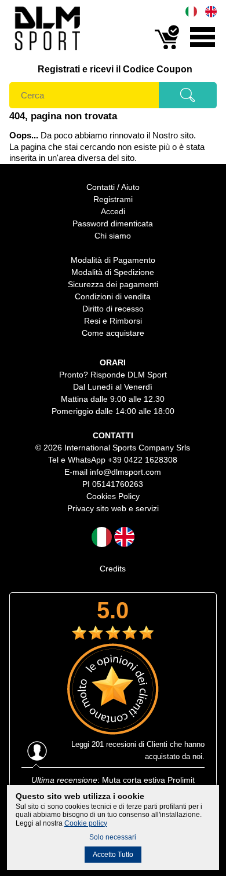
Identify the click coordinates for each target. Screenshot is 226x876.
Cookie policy (85, 823)
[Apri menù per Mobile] (202, 48)
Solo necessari (112, 837)
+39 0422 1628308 (142, 459)
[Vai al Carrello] (167, 48)
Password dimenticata (112, 223)
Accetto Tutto (113, 855)
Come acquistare (113, 333)
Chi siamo (112, 235)
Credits (113, 568)
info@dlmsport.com (125, 472)
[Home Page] (47, 52)
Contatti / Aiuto (113, 187)
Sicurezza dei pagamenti (113, 284)
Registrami (113, 199)
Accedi (113, 211)
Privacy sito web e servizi (113, 508)
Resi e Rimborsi (113, 320)
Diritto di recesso (113, 308)
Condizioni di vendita (113, 296)
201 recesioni (114, 744)
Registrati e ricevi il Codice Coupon (115, 69)
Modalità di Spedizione (112, 272)
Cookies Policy (113, 496)
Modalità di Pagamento (113, 260)
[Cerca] (187, 99)
